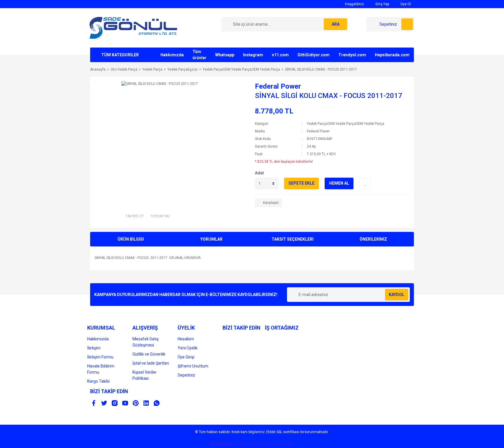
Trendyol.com (352, 54)
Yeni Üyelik (187, 348)
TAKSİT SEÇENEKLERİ (293, 239)
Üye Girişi (186, 357)
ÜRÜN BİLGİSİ (131, 239)
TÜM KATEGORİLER (120, 54)
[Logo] (133, 28)
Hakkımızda (172, 54)
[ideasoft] (221, 444)
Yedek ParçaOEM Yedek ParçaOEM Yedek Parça (345, 124)
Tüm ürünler (199, 54)
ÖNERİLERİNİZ (373, 239)
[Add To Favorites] (365, 183)
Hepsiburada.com (392, 54)
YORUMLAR (211, 239)
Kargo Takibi (98, 381)
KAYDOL (396, 294)
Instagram (253, 54)
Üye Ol (405, 4)
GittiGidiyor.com (314, 54)
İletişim (94, 348)
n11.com (280, 54)
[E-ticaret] (251, 443)
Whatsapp (224, 54)
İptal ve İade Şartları (150, 363)
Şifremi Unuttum (193, 366)
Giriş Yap (381, 4)
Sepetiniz (186, 375)
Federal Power (278, 86)
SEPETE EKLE (301, 183)
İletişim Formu (100, 357)
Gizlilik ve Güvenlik (148, 354)
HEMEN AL (339, 183)
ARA (336, 24)
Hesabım (186, 339)
